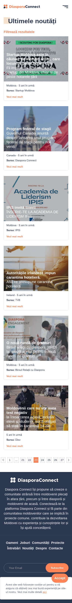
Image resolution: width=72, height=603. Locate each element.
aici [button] (45, 591)
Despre (41, 548)
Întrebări (13, 548)
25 (49, 460)
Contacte (56, 548)
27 (62, 460)
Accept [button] (59, 578)
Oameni (12, 543)
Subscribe (57, 567)
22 (29, 460)
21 (22, 460)
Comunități (40, 543)
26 (55, 460)
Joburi (25, 543)
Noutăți (28, 548)
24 (42, 460)
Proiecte (57, 543)
